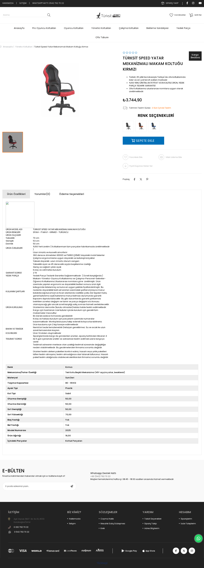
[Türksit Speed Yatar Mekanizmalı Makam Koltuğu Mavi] (154, 126)
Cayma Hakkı (107, 518)
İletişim (72, 523)
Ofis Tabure (102, 37)
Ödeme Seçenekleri (71, 194)
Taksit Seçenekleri (152, 518)
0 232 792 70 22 (21, 527)
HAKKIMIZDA (8, 3)
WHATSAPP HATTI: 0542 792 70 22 (48, 3)
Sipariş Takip (150, 523)
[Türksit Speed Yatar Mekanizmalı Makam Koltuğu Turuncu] (141, 126)
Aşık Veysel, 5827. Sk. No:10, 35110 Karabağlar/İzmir (29, 520)
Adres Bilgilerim (151, 528)
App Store (150, 550)
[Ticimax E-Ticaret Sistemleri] (102, 563)
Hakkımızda (74, 518)
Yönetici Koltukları (101, 28)
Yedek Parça (183, 28)
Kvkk (103, 528)
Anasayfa (19, 28)
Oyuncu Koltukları (73, 28)
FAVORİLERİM (180, 15)
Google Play (131, 550)
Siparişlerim (186, 518)
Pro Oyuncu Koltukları (44, 28)
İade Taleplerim (188, 523)
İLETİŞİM (22, 3)
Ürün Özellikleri (16, 194)
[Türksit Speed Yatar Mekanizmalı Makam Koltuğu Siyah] (129, 126)
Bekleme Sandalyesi (157, 28)
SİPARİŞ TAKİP (172, 3)
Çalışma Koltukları (128, 28)
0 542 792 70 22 (21, 531)
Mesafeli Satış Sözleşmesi (113, 523)
